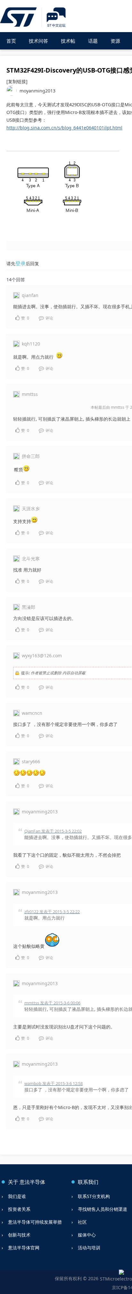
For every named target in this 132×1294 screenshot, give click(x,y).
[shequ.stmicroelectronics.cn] (34, 17)
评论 (49, 318)
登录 (20, 263)
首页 (11, 41)
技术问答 (38, 41)
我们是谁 (17, 1196)
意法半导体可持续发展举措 (35, 1222)
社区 (82, 1222)
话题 (93, 41)
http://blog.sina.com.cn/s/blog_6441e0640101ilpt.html (64, 128)
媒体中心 (87, 1235)
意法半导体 (32, 1181)
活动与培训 (89, 1248)
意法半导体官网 (23, 1248)
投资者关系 (19, 1209)
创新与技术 (19, 1235)
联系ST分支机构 (94, 1196)
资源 (115, 41)
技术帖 (68, 41)
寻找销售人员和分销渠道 (102, 1209)
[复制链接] (17, 81)
